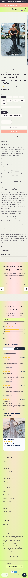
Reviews (5, 515)
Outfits (5, 508)
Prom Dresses (7, 501)
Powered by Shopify (17, 574)
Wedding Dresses (8, 495)
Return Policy (6, 468)
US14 (22, 100)
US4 (15, 97)
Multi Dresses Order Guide (10, 475)
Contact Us (6, 528)
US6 (21, 97)
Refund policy (7, 482)
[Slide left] (10, 69)
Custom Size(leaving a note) (11, 107)
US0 (4, 97)
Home (4, 491)
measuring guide (14, 155)
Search (5, 461)
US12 (16, 100)
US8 (4, 100)
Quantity (3, 119)
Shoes (4, 505)
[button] (2, 9)
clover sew (12, 574)
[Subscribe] (23, 320)
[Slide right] (17, 69)
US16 (4, 103)
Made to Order (7, 511)
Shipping (3, 91)
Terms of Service (8, 478)
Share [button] (4, 246)
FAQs (4, 465)
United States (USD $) (13, 566)
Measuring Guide (7, 471)
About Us (5, 524)
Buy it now (14, 131)
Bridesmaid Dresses (8, 498)
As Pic (4, 112)
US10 (10, 100)
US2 (10, 97)
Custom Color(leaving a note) (12, 115)
